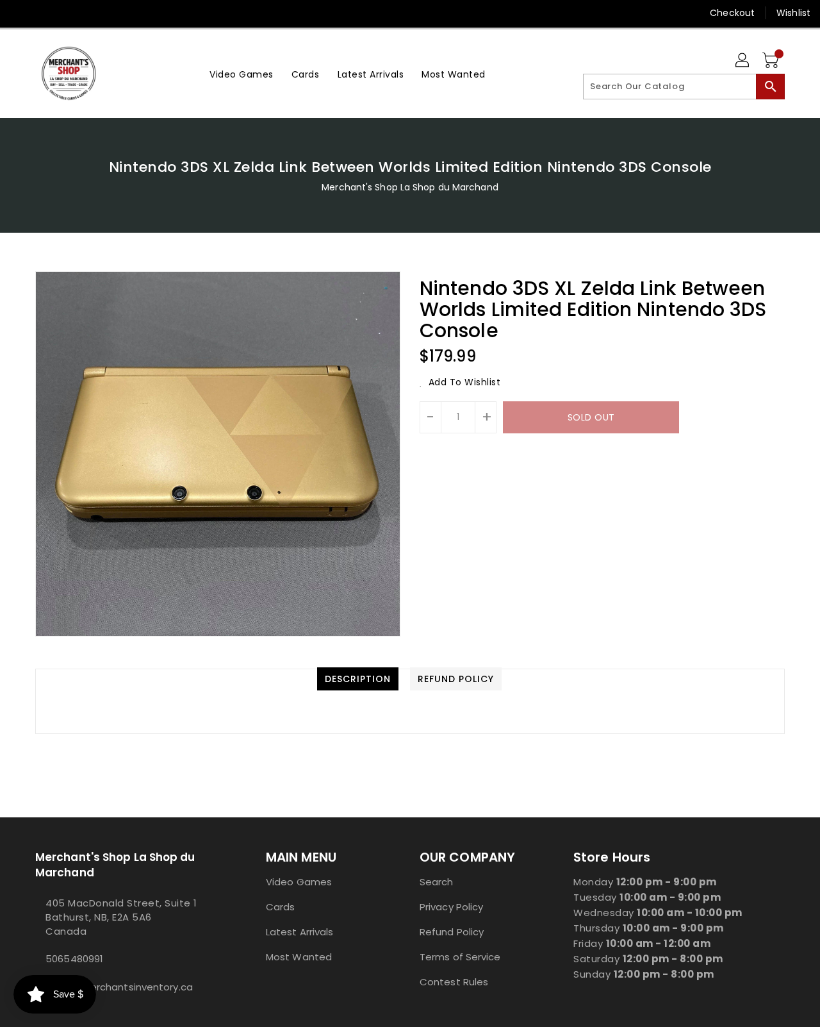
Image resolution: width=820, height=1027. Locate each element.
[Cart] (772, 61)
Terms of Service (460, 957)
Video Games (299, 882)
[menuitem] (241, 73)
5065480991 (74, 958)
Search (437, 882)
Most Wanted (299, 957)
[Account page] (743, 61)
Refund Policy (452, 932)
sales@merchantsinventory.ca (119, 987)
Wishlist (793, 12)
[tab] (357, 678)
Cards (280, 907)
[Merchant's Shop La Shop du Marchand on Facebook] (20, 12)
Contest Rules (454, 982)
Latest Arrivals (300, 932)
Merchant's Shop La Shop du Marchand (410, 187)
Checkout (732, 12)
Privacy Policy (451, 907)
